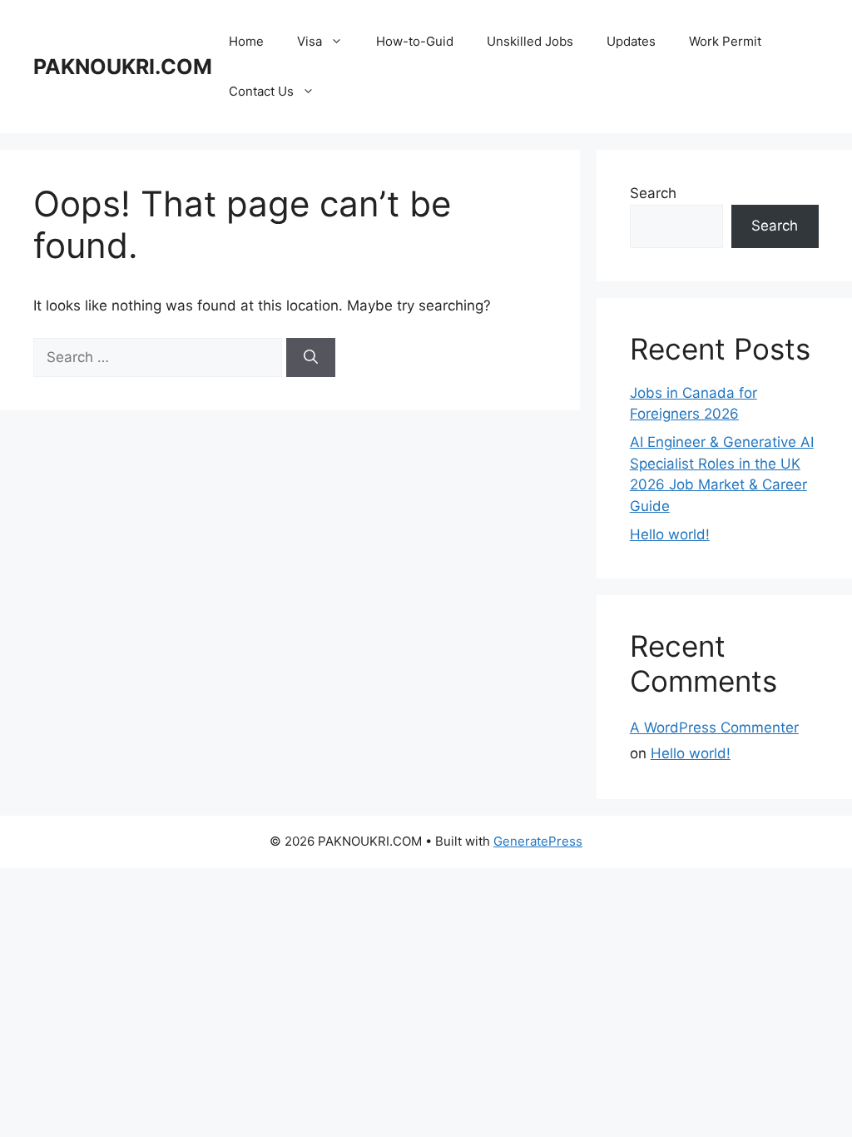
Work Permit (725, 41)
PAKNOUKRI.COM (122, 66)
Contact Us (261, 91)
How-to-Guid (414, 41)
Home (246, 41)
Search (653, 193)
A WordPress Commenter (714, 727)
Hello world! (670, 534)
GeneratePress (537, 841)
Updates (631, 41)
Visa (309, 41)
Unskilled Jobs (530, 41)
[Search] (310, 358)
